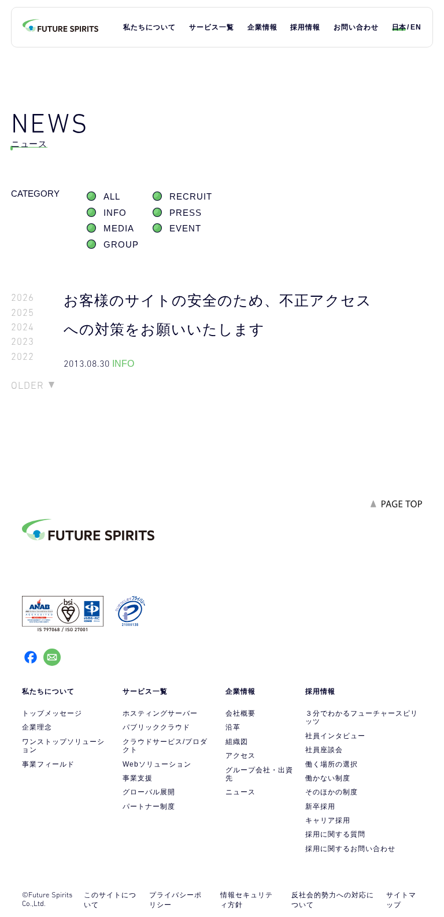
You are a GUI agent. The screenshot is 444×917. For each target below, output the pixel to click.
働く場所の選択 (331, 764)
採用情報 (305, 27)
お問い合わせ (356, 27)
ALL (111, 196)
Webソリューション (157, 764)
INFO (115, 213)
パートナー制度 (149, 806)
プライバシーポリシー (175, 900)
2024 (22, 327)
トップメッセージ (52, 713)
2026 (22, 297)
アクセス (240, 756)
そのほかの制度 (331, 792)
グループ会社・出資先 (259, 774)
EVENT (185, 228)
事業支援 (138, 778)
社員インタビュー (335, 736)
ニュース (240, 792)
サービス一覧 (211, 27)
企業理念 (37, 727)
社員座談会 (324, 750)
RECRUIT (190, 196)
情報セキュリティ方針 (246, 900)
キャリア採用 (327, 820)
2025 (22, 312)
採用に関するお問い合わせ (350, 849)
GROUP (121, 244)
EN (415, 27)
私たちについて (149, 27)
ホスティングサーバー (160, 713)
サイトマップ (401, 900)
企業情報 (262, 27)
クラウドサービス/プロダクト (165, 746)
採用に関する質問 (335, 834)
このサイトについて (110, 900)
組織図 (236, 742)
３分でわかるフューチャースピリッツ (361, 717)
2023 (22, 341)
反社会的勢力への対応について (332, 900)
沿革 (232, 727)
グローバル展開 (149, 792)
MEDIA (118, 228)
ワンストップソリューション (63, 746)
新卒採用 (320, 806)
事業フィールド (48, 764)
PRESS (185, 213)
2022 (22, 356)
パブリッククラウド (156, 727)
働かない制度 (327, 778)
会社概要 (240, 713)
